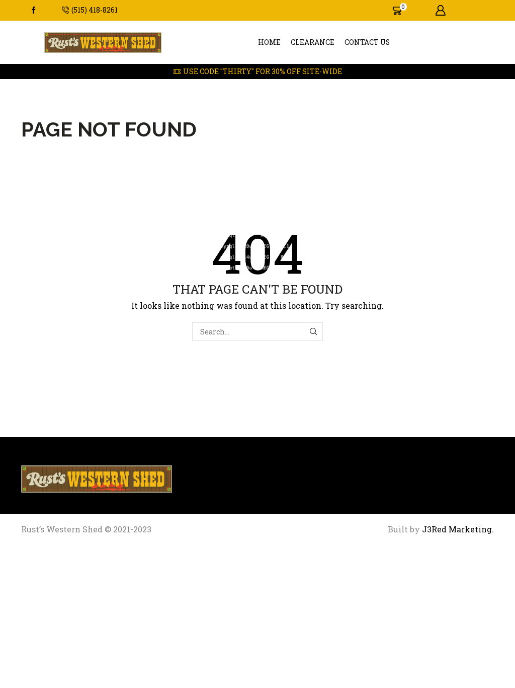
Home (269, 42)
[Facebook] (33, 11)
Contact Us (367, 42)
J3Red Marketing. (457, 529)
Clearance (312, 42)
